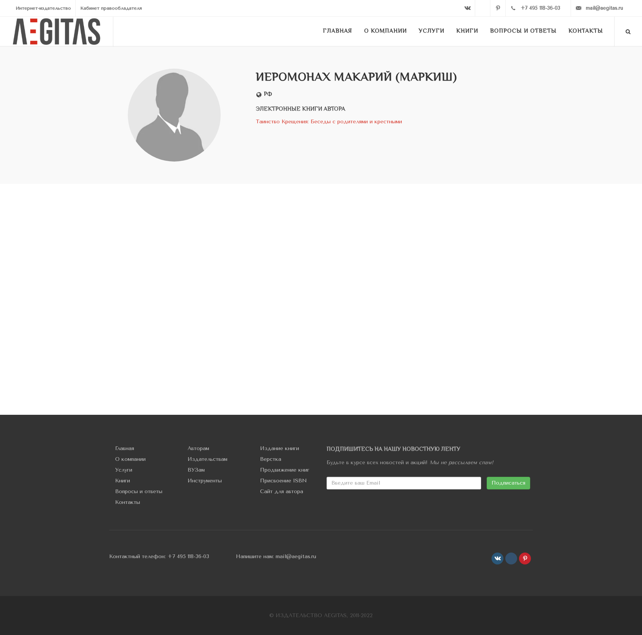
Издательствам (207, 459)
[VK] (467, 8)
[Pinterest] (497, 8)
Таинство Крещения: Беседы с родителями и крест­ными (329, 121)
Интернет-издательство (43, 8)
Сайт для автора (281, 491)
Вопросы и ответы (138, 491)
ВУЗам (196, 470)
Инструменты (205, 481)
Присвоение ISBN (283, 481)
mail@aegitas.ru (296, 556)
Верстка (270, 459)
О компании (130, 459)
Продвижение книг (284, 470)
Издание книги (279, 448)
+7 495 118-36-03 (188, 556)
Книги (122, 481)
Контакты (127, 502)
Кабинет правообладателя (111, 8)
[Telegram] (482, 8)
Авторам (198, 448)
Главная (124, 448)
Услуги (123, 470)
